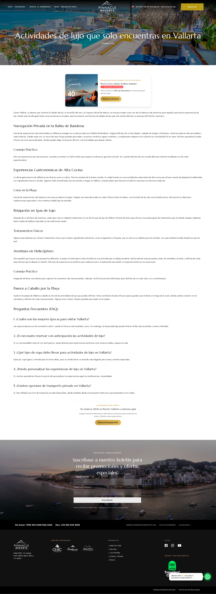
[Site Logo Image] (107, 7)
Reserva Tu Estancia (111, 99)
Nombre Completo (81, 477)
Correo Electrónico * (83, 487)
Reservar (192, 6)
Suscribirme (107, 500)
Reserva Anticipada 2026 (108, 422)
